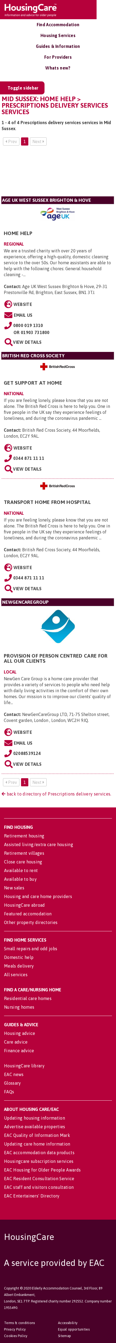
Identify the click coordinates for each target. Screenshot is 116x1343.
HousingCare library (24, 1065)
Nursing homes (19, 1007)
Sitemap (64, 1336)
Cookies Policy (15, 1336)
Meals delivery (19, 965)
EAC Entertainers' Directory (32, 1195)
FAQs (9, 1091)
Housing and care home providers (38, 896)
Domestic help (18, 957)
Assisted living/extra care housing (38, 844)
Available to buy (20, 879)
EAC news (14, 1074)
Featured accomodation (28, 913)
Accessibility (67, 1323)
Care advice (16, 1042)
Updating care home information (37, 1143)
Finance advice (19, 1050)
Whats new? (57, 67)
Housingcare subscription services (39, 1161)
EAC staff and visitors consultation (39, 1187)
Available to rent (21, 870)
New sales (14, 887)
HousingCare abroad (24, 905)
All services (16, 974)
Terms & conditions (19, 1323)
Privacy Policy (15, 1329)
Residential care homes (28, 998)
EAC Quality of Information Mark (37, 1135)
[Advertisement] (57, 173)
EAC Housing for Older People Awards (42, 1169)
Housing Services (58, 35)
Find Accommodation (58, 24)
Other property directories (30, 922)
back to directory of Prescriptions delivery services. (58, 793)
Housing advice (19, 1033)
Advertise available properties (34, 1126)
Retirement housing (24, 835)
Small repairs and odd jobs (30, 948)
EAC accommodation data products (39, 1152)
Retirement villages (24, 853)
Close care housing (23, 861)
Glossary (12, 1083)
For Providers (58, 57)
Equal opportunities (74, 1329)
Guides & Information (58, 46)
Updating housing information (34, 1118)
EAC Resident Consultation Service (39, 1178)
